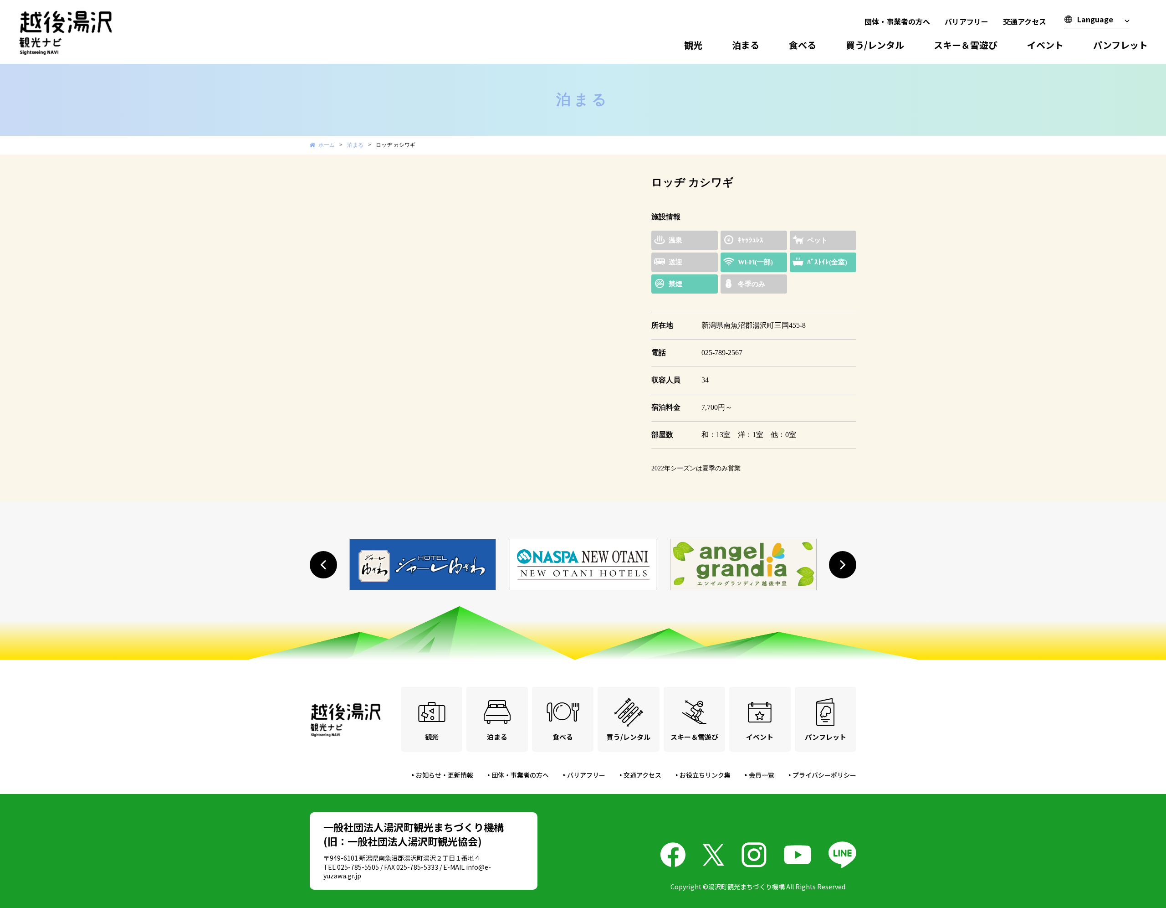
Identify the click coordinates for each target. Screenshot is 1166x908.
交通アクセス (1024, 21)
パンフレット (1120, 45)
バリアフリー (966, 21)
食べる (802, 45)
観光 (693, 45)
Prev (321, 172)
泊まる (745, 45)
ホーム (326, 145)
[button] (323, 564)
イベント (1045, 45)
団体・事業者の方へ (897, 21)
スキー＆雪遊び (965, 45)
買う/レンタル (875, 45)
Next (616, 172)
